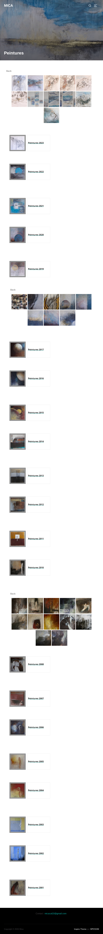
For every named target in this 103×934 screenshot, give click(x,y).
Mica (8, 5)
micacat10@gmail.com (55, 913)
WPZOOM (94, 929)
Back (9, 71)
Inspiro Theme (80, 929)
